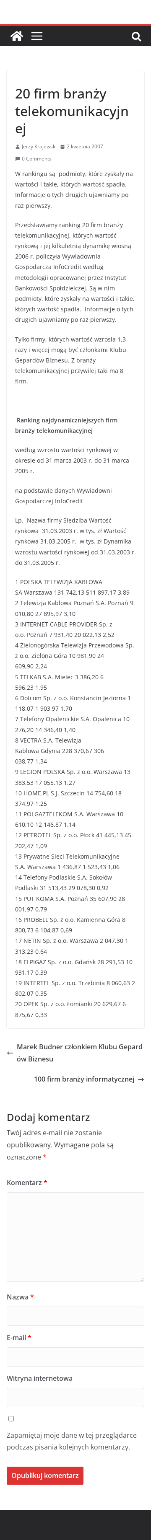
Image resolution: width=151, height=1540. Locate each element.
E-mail (19, 1337)
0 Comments (37, 158)
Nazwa (20, 1297)
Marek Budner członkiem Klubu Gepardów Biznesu (80, 1053)
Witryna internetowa (40, 1378)
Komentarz (27, 1182)
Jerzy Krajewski (39, 146)
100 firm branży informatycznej (84, 1079)
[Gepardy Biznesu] (17, 36)
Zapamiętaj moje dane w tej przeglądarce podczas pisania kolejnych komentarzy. (72, 1441)
